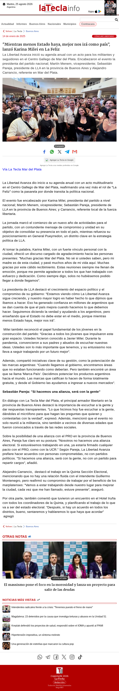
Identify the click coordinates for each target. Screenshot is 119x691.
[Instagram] (72, 657)
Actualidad (7, 24)
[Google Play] (99, 11)
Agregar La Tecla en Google (61, 160)
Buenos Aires (37, 24)
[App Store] (96, 11)
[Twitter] (64, 657)
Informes (21, 24)
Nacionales (54, 24)
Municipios (69, 24)
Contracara (88, 24)
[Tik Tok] (80, 657)
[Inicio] (4, 4)
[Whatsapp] (39, 657)
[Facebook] (56, 657)
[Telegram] (47, 657)
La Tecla (18, 31)
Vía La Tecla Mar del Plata (22, 169)
